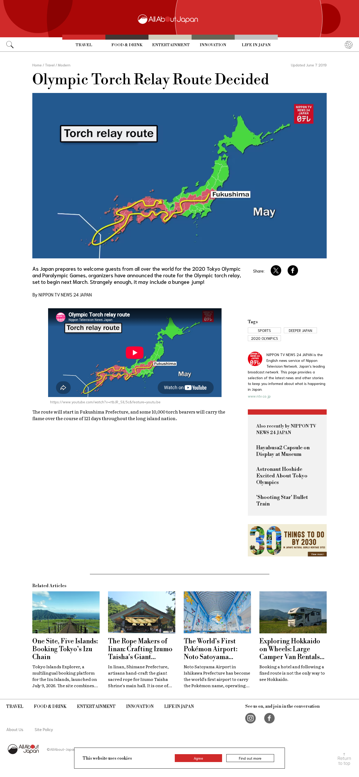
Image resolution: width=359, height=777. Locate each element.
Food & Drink (126, 45)
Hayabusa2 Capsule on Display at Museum (283, 451)
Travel (84, 45)
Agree (198, 758)
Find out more (250, 758)
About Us (14, 729)
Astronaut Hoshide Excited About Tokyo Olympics (281, 476)
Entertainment (171, 45)
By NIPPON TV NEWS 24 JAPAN (62, 294)
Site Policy (44, 729)
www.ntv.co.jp (259, 396)
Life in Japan (256, 45)
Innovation (213, 45)
